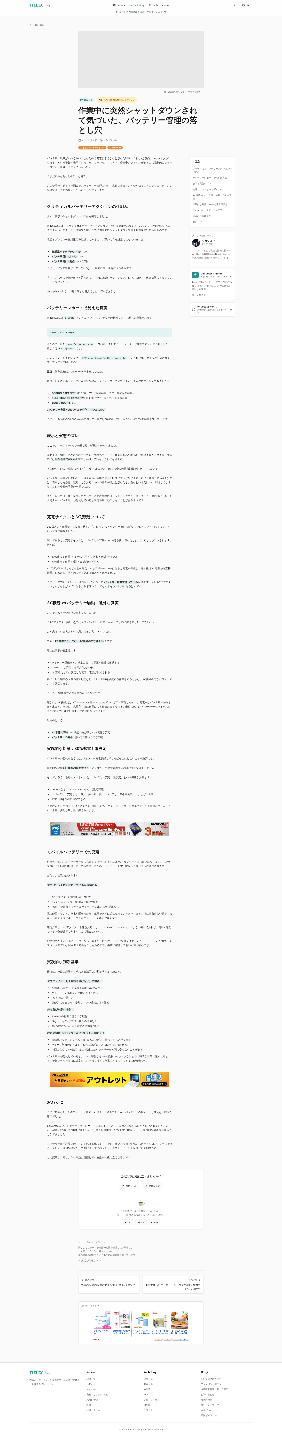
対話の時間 (206, 1399)
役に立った (131, 1186)
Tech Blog (138, 5)
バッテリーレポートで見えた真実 (210, 177)
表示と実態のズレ (202, 183)
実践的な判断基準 (202, 216)
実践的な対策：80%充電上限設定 (210, 204)
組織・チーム (93, 1410)
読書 (88, 1405)
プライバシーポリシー (212, 1384)
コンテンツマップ (210, 1405)
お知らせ (91, 1384)
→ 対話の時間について (90, 1260)
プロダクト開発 (152, 1399)
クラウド (148, 1410)
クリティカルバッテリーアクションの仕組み (212, 170)
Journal (121, 5)
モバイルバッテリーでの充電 (207, 210)
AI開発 (147, 1389)
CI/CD (147, 1405)
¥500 (141, 1222)
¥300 (128, 1222)
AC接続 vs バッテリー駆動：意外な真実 (212, 197)
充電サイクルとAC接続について (209, 189)
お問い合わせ (207, 1394)
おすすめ (91, 1389)
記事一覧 (91, 1379)
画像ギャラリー (209, 1415)
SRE (146, 1394)
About (165, 5)
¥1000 (154, 1222)
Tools (155, 5)
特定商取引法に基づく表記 (214, 1389)
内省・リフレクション (97, 1394)
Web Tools (206, 1410)
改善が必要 (154, 1186)
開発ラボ (88, 100)
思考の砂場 (92, 1399)
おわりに (197, 222)
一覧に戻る (38, 25)
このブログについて (211, 1379)
